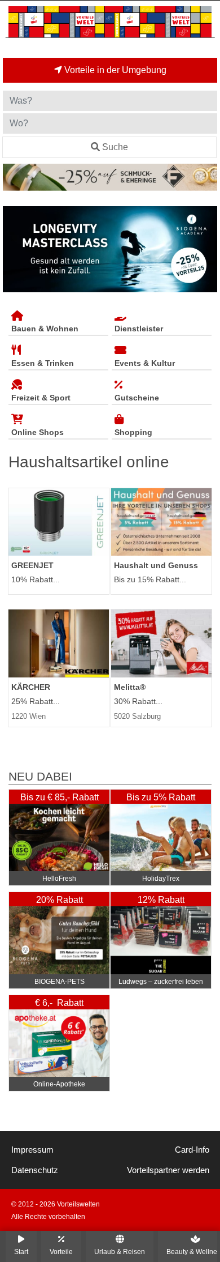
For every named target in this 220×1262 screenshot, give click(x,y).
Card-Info (192, 1149)
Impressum (32, 1149)
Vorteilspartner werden (168, 1170)
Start (21, 1251)
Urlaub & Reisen (119, 1251)
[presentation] (13, 249)
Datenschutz (34, 1170)
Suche (115, 147)
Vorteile (61, 1251)
